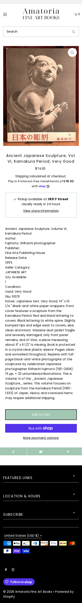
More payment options (41, 438)
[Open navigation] (10, 14)
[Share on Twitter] (40, 451)
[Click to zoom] (72, 52)
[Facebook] (6, 570)
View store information (41, 211)
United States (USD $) (21, 536)
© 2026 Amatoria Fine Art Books (27, 592)
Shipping (21, 176)
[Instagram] (13, 570)
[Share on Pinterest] (68, 451)
